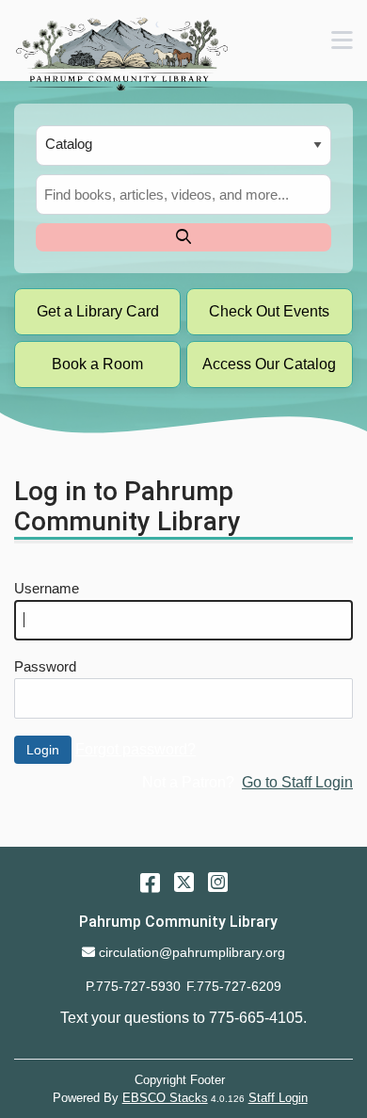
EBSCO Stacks (165, 1098)
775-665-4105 (256, 1018)
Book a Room (97, 364)
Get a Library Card (98, 311)
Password (45, 666)
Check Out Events (269, 311)
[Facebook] (150, 882)
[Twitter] (184, 882)
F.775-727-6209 (233, 986)
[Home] (121, 53)
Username (46, 588)
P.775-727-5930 (133, 986)
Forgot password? (135, 749)
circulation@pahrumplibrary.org (191, 952)
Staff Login (278, 1098)
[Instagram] (218, 882)
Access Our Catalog (269, 364)
